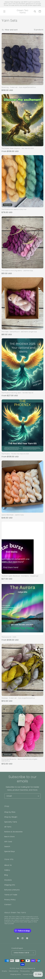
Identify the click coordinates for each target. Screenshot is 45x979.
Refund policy (13, 971)
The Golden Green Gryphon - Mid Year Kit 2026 (18, 148)
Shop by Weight (10, 817)
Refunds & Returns (12, 890)
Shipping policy (15, 974)
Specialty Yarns (10, 822)
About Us (8, 865)
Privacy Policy (10, 900)
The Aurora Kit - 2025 (9, 637)
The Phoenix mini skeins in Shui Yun (14, 209)
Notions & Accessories (13, 832)
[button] (4, 11)
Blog (6, 875)
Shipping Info (9, 885)
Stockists (8, 880)
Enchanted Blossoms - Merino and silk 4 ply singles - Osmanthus (20, 760)
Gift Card (8, 842)
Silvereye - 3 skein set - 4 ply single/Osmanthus (18, 698)
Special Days (9, 851)
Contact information (30, 974)
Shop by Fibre (9, 812)
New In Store (9, 836)
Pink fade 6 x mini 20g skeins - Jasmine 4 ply (17, 271)
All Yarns (7, 827)
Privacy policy (25, 971)
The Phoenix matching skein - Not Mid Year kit (17, 393)
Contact (7, 904)
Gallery (7, 870)
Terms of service (37, 971)
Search (7, 846)
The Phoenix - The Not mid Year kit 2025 (15, 454)
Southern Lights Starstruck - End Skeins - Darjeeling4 (20, 576)
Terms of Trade (10, 895)
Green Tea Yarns (21, 968)
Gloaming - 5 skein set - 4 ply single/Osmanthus (19, 87)
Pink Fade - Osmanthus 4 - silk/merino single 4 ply (19, 332)
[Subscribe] (38, 796)
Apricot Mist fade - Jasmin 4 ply (13, 515)
